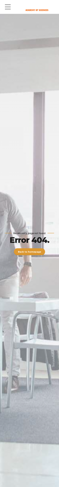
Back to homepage (29, 251)
